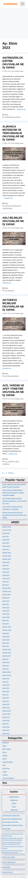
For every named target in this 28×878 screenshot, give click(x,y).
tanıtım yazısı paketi (8, 857)
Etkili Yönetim (6, 749)
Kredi (4, 765)
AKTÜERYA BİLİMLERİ (11, 376)
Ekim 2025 (5, 549)
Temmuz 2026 (6, 530)
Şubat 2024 (5, 607)
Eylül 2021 (5, 669)
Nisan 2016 (5, 720)
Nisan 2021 (5, 678)
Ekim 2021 (5, 665)
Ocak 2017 (5, 701)
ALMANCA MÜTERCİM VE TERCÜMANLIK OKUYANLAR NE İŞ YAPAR (13, 133)
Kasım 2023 (6, 617)
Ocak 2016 (5, 730)
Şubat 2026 (5, 539)
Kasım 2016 (6, 707)
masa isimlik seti (7, 872)
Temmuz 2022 (6, 652)
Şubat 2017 (5, 698)
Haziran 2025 (6, 559)
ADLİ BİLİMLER (9, 290)
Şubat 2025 (5, 569)
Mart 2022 (5, 659)
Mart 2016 (5, 724)
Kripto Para (5, 768)
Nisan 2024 (5, 601)
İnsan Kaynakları (7, 762)
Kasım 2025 (6, 546)
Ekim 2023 (5, 620)
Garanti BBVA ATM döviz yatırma (12, 825)
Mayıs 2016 (6, 717)
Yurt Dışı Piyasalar (8, 778)
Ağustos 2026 (6, 527)
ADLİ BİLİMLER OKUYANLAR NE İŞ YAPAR (13, 221)
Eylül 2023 (5, 623)
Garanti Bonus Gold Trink (10, 822)
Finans (4, 752)
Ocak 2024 (5, 610)
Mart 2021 (5, 682)
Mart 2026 (5, 536)
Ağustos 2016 (6, 711)
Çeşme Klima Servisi (8, 862)
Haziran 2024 (6, 594)
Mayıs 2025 (6, 562)
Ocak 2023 (5, 633)
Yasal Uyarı (14, 810)
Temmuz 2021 (6, 675)
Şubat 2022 (5, 662)
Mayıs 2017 (6, 691)
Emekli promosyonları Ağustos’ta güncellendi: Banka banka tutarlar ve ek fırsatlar (14, 515)
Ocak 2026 (5, 543)
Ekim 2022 (5, 643)
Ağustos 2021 (6, 672)
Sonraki (11, 473)
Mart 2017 (5, 694)
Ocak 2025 (5, 572)
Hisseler (4, 755)
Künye (14, 806)
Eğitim (6, 114)
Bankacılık (5, 742)
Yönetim (4, 775)
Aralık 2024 (5, 575)
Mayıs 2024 (6, 598)
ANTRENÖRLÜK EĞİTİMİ (12, 117)
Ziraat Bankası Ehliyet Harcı (11, 815)
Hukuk (4, 759)
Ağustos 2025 (6, 552)
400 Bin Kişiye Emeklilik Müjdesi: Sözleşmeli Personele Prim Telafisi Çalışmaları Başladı (13, 492)
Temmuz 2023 (6, 630)
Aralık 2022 (5, 636)
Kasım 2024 (6, 578)
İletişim (14, 803)
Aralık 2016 (5, 704)
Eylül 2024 (5, 585)
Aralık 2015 (5, 733)
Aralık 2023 (5, 614)
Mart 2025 (5, 565)
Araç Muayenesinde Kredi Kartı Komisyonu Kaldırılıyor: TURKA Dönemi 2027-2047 (14, 501)
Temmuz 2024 (6, 591)
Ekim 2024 (5, 581)
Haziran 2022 (6, 656)
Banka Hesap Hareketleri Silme (12, 819)
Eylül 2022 (5, 646)
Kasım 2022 (6, 640)
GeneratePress (22, 877)
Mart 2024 (5, 604)
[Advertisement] (14, 23)
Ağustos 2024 (6, 588)
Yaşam (4, 771)
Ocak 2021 (5, 688)
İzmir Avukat (6, 828)
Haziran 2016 (6, 714)
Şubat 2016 (5, 727)
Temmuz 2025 (6, 556)
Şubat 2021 (5, 685)
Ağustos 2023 (6, 627)
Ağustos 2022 (6, 649)
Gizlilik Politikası (14, 797)
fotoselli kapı (6, 867)
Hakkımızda (14, 800)
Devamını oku (21, 109)
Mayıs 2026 (6, 533)
